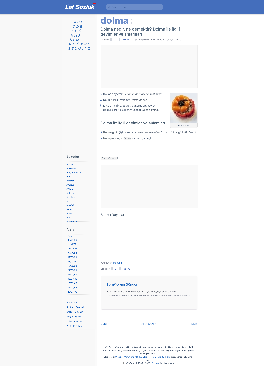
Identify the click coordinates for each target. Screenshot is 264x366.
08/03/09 (72, 278)
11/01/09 (72, 244)
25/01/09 (72, 253)
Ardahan (70, 197)
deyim (126, 39)
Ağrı (68, 176)
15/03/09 (72, 283)
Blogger (156, 363)
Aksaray (70, 180)
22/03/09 (72, 287)
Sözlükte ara (119, 7)
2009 (69, 236)
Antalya (70, 193)
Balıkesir (70, 213)
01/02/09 (72, 257)
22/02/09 (72, 270)
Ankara (69, 189)
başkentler (71, 221)
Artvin (69, 201)
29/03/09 (72, 291)
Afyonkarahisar (73, 172)
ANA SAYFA (148, 323)
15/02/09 (72, 266)
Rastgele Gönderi (75, 307)
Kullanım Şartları (74, 321)
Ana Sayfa (71, 302)
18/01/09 (72, 248)
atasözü (70, 205)
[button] (150, 285)
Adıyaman (71, 168)
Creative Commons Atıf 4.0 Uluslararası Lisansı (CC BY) (142, 357)
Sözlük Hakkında (74, 312)
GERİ (104, 323)
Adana (69, 164)
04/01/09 (72, 240)
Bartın (69, 217)
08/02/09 (72, 261)
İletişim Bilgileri (73, 316)
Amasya (70, 184)
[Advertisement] (149, 66)
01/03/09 (72, 274)
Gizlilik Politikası (74, 326)
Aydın (69, 209)
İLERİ (194, 323)
